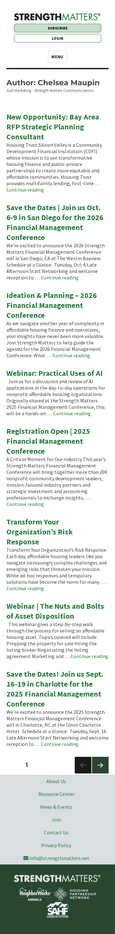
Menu (57, 57)
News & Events (56, 807)
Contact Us (56, 832)
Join (56, 819)
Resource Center (56, 794)
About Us (56, 781)
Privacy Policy (56, 845)
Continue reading (25, 189)
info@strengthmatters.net (59, 858)
